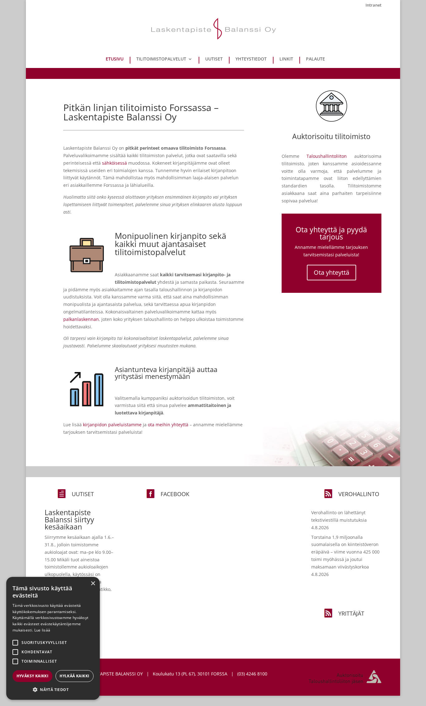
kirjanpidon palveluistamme (112, 425)
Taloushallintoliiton (327, 156)
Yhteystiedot (251, 59)
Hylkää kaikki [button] (74, 676)
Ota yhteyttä (331, 272)
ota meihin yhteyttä (168, 425)
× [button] (92, 583)
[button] (53, 690)
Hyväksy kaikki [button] (33, 676)
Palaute (315, 59)
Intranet (373, 5)
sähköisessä (114, 163)
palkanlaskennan (81, 319)
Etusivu (114, 59)
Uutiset (214, 59)
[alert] (53, 638)
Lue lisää (42, 630)
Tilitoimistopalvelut (161, 59)
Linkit (286, 59)
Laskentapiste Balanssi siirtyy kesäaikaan (69, 519)
